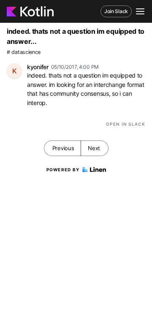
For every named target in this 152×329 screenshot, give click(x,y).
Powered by (63, 169)
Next (94, 148)
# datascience (24, 52)
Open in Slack (125, 124)
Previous (63, 148)
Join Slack (116, 11)
